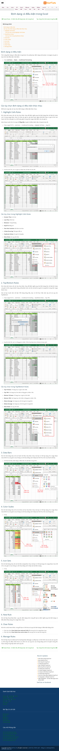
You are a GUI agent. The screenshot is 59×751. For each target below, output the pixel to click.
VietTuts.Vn (14, 748)
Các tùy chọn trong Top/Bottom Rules (14, 36)
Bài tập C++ (5, 717)
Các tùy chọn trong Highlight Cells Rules (15, 32)
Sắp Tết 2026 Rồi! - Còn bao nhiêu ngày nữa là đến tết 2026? (48, 679)
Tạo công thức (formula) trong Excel (46, 19)
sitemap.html (50, 748)
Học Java (5, 696)
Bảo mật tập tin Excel (42, 660)
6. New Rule (7, 43)
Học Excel (5, 697)
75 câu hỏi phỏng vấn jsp (9, 735)
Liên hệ (31, 748)
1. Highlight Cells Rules (9, 30)
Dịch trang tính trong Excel (44, 661)
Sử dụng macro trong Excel (44, 668)
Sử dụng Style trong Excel (43, 673)
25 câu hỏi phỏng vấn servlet (10, 733)
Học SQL (5, 704)
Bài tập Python (6, 720)
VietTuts (49, 3)
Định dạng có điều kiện (9, 27)
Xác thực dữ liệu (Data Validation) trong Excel (48, 675)
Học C (4, 701)
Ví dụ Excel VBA (6, 722)
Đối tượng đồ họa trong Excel (44, 666)
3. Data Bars (7, 37)
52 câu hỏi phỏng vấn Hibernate (10, 737)
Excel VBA (11, 697)
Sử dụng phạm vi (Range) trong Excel (46, 676)
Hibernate (10, 696)
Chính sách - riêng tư (39, 748)
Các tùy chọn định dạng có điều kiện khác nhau (15, 29)
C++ (8, 701)
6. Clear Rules (7, 44)
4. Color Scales (7, 39)
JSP (10, 699)
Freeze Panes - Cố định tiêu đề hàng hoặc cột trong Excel (18, 19)
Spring (15, 696)
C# (10, 701)
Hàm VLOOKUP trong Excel (44, 665)
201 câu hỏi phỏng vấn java (9, 732)
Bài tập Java (6, 714)
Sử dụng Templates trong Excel (45, 670)
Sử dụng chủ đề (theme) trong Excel (46, 671)
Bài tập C (5, 715)
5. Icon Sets (6, 41)
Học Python (5, 702)
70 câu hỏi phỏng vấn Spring (10, 738)
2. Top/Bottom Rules (9, 34)
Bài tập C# (5, 719)
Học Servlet (6, 699)
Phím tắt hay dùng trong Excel (44, 658)
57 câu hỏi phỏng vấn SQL (9, 740)
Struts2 (14, 699)
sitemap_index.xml (6, 749)
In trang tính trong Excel (43, 663)
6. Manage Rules (8, 46)
